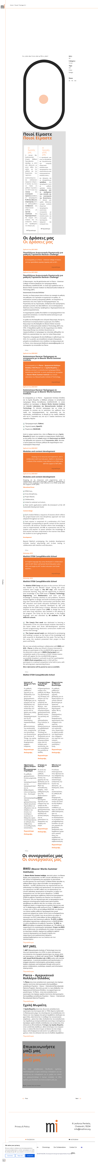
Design (71, 72)
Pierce (27, 982)
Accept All (30, 1155)
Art (70, 68)
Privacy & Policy (22, 1127)
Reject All (20, 1155)
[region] (20, 1151)
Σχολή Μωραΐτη (30, 1009)
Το (34, 875)
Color (70, 70)
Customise (10, 1155)
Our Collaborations (60, 1147)
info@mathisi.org (82, 1129)
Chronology (46, 1147)
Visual (71, 63)
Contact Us (73, 1147)
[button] (31, 230)
